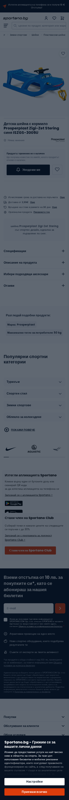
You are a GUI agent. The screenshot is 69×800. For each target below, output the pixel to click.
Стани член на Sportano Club (30, 550)
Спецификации (15, 251)
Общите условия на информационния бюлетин (40, 626)
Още (62, 197)
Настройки (34, 781)
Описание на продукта (20, 263)
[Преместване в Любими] (63, 53)
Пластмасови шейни (55, 34)
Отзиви (9, 286)
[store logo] (23, 18)
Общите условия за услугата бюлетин (33, 664)
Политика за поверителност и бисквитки (32, 691)
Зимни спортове (18, 34)
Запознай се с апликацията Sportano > (29, 495)
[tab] (34, 251)
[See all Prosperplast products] (58, 140)
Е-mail (11, 608)
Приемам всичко (34, 792)
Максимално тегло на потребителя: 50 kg (34, 332)
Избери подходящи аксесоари (26, 274)
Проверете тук (41, 212)
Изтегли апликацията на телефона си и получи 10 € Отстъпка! (36, 6)
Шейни (35, 34)
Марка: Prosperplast (21, 324)
